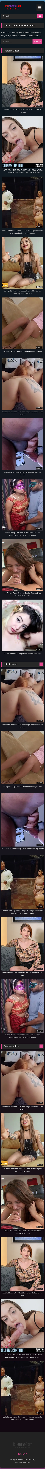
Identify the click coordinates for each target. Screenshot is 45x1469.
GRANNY (22, 1454)
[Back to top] (37, 1461)
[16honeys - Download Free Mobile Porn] (18, 7)
